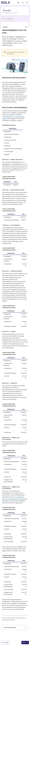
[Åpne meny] (27, 2)
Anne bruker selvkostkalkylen (14, 107)
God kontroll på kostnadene (14, 77)
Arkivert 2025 (7, 10)
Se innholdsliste (8, 18)
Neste (24, 642)
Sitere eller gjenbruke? (10, 627)
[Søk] (22, 2)
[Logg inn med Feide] (18, 2)
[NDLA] (5, 2)
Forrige (6, 642)
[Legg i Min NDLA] (26, 27)
